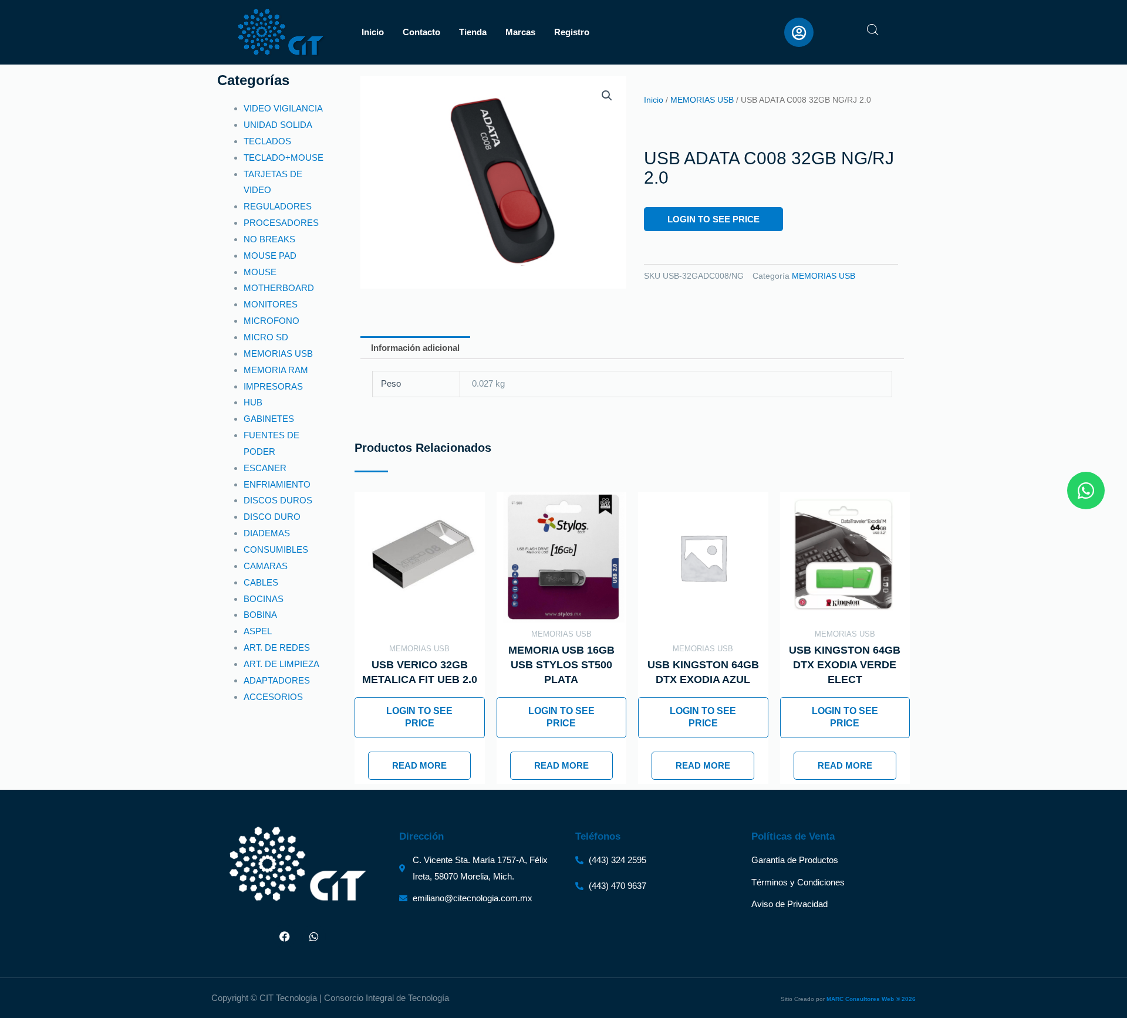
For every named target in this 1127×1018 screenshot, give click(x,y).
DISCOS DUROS (278, 500)
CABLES (261, 582)
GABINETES (269, 419)
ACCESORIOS (273, 697)
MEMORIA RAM (276, 370)
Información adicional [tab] (415, 348)
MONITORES (271, 304)
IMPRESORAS (273, 386)
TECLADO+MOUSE (283, 158)
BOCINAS (264, 599)
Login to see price (713, 219)
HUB (253, 402)
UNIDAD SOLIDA (278, 125)
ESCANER (265, 468)
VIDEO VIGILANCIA (283, 108)
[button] (607, 95)
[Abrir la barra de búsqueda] (873, 29)
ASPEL (258, 631)
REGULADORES (278, 206)
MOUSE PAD (270, 256)
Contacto (421, 32)
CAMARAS (266, 566)
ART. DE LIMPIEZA (281, 664)
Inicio (373, 32)
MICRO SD (266, 337)
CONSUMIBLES (276, 549)
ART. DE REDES (277, 647)
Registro (571, 32)
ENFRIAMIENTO (277, 484)
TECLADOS (267, 141)
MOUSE (260, 272)
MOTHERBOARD (279, 288)
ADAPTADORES (277, 680)
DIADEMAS (267, 533)
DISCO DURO (272, 517)
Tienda (473, 32)
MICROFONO (271, 321)
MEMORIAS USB (278, 354)
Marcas (520, 32)
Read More (419, 765)
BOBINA (260, 615)
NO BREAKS (269, 239)
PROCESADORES (281, 223)
